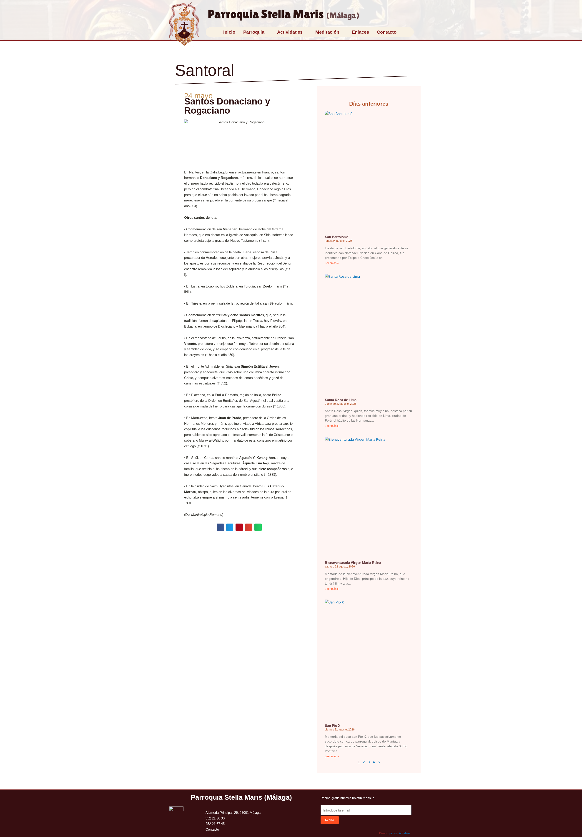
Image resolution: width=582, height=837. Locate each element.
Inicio (229, 32)
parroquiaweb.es (399, 833)
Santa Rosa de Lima (340, 400)
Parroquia (253, 32)
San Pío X (332, 726)
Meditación (327, 32)
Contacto (386, 32)
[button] (220, 527)
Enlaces (360, 32)
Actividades (290, 32)
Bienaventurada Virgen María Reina (353, 563)
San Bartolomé (337, 237)
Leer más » (332, 263)
